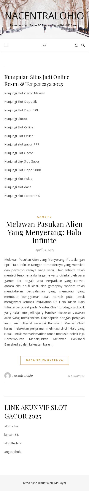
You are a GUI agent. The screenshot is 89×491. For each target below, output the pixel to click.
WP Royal (60, 483)
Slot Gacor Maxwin (31, 93)
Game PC (44, 217)
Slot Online (25, 127)
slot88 (22, 118)
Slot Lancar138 (29, 195)
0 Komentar (76, 375)
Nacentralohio (44, 16)
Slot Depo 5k (27, 101)
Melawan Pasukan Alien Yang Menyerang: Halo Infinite (44, 232)
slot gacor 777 (28, 144)
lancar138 (11, 434)
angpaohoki (12, 451)
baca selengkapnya (44, 360)
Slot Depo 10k (28, 110)
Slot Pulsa (25, 178)
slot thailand (13, 443)
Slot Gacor (25, 153)
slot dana (24, 187)
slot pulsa (11, 426)
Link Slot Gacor (29, 161)
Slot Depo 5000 (29, 170)
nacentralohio (23, 375)
